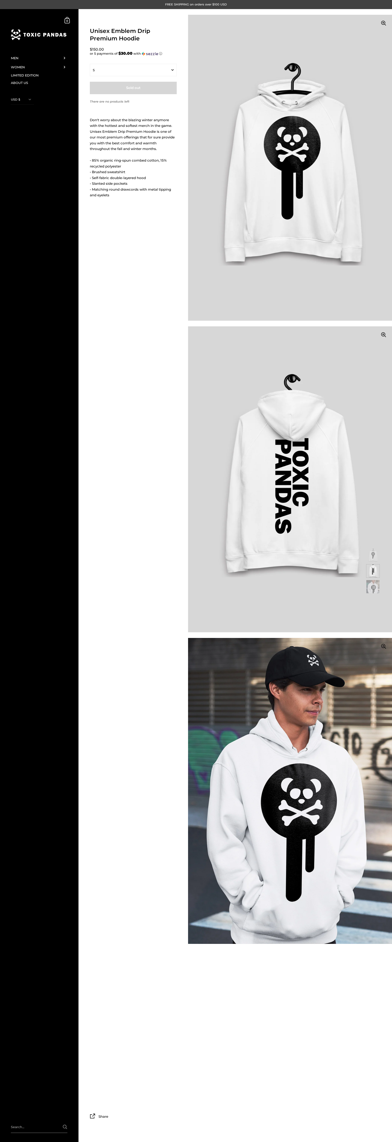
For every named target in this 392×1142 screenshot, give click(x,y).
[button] (133, 53)
